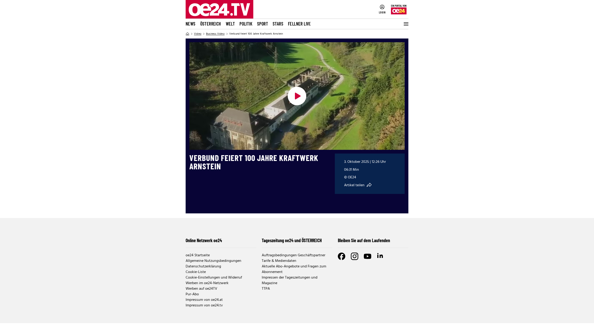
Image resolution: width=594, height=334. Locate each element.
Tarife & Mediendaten (279, 261)
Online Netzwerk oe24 (204, 240)
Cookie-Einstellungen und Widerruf (214, 278)
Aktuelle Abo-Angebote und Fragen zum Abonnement (294, 269)
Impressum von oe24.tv (204, 305)
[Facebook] (341, 256)
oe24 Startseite (198, 255)
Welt (230, 23)
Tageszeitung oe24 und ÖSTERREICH (292, 240)
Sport (262, 23)
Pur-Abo (192, 294)
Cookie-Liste (196, 272)
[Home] (187, 34)
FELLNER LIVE (299, 23)
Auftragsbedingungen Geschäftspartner (293, 255)
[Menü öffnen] (405, 23)
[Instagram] (354, 256)
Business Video (215, 34)
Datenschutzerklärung (203, 266)
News (191, 23)
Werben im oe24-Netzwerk (207, 283)
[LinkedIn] (380, 256)
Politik (245, 23)
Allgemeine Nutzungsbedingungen (213, 261)
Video (197, 34)
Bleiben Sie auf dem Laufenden (364, 240)
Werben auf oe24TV (201, 289)
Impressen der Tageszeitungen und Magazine (289, 280)
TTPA (266, 289)
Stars (278, 23)
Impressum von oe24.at (204, 300)
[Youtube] (367, 256)
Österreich (210, 23)
